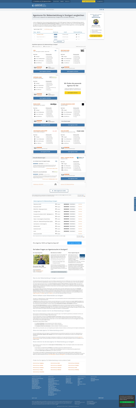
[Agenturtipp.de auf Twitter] (103, 9)
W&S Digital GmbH (65, 50)
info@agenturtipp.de (39, 270)
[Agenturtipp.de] (68, 5)
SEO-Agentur (50, 293)
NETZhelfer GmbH (40, 34)
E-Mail (57, 404)
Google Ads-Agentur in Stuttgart (38, 293)
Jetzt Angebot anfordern (73, 92)
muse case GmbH (65, 130)
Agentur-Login (34, 397)
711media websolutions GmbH (68, 104)
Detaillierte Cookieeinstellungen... (127, 405)
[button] (37, 46)
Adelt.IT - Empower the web (67, 157)
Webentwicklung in (38, 363)
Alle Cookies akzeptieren (127, 402)
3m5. (34, 50)
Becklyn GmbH (36, 104)
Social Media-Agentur (52, 354)
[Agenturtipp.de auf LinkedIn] (100, 9)
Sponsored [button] (80, 46)
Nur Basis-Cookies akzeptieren (127, 404)
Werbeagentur (62, 354)
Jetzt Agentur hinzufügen (74, 243)
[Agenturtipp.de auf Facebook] (102, 9)
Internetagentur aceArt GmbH (40, 130)
